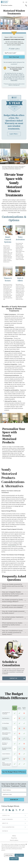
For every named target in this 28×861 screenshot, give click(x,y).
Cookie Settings (9, 855)
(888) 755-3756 (26, 5)
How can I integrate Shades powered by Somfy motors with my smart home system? (12, 594)
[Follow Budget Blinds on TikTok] (23, 810)
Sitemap (14, 835)
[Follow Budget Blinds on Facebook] (2, 810)
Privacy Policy (14, 80)
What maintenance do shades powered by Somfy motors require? (12, 625)
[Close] (26, 844)
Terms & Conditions (14, 840)
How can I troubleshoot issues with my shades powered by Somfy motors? (12, 632)
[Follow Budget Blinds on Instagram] (6, 810)
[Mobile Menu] (26, 2)
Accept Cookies (14, 858)
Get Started (14, 57)
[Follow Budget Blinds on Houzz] (9, 810)
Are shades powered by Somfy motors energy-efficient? (12, 601)
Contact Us (13, 678)
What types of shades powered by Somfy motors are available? (12, 606)
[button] (6, 5)
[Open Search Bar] (23, 2)
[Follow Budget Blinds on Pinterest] (19, 810)
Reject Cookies (19, 855)
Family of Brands (7, 819)
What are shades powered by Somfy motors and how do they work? (12, 586)
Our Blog (5, 831)
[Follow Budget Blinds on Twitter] (16, 810)
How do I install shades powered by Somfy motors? (13, 612)
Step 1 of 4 (15, 49)
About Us (5, 823)
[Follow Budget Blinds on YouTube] (13, 810)
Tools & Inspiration (8, 827)
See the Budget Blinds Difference (14, 772)
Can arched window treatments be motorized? (12, 618)
